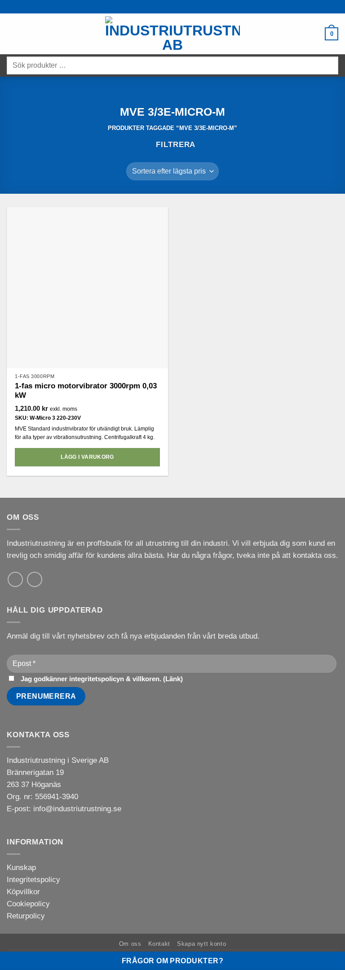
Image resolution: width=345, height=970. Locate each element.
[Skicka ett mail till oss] (15, 579)
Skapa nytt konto (201, 943)
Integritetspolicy (33, 879)
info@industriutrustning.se (77, 809)
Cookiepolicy (28, 904)
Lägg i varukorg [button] (87, 457)
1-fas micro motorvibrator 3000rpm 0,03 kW (86, 391)
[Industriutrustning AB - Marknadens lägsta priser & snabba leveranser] (172, 34)
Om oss (130, 943)
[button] (12, 33)
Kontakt (159, 943)
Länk (173, 679)
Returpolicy (26, 916)
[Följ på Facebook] (35, 579)
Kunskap (21, 867)
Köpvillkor (23, 891)
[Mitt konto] (314, 34)
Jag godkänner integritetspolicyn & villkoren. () (101, 679)
